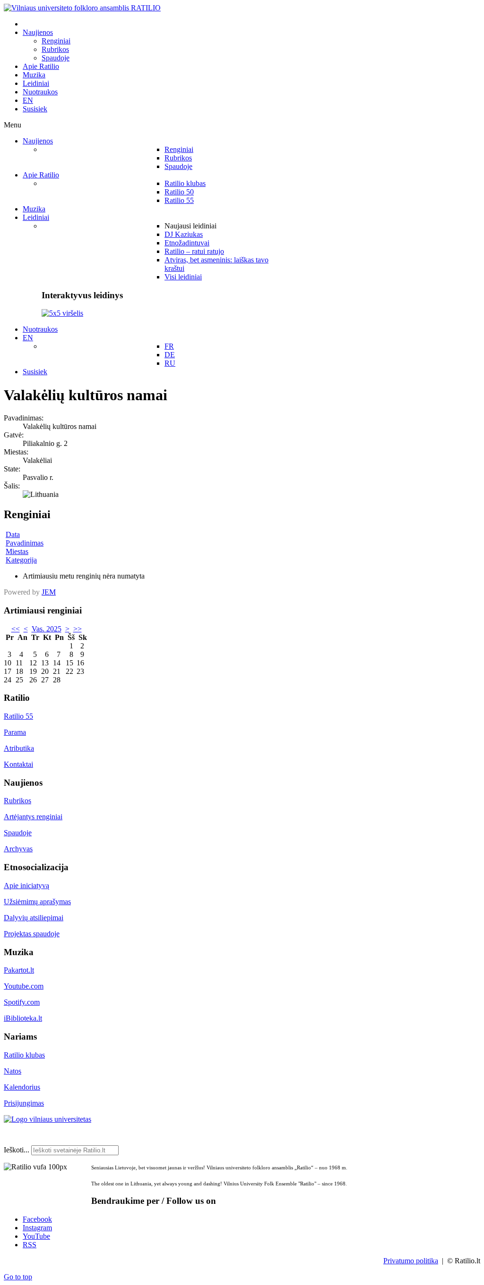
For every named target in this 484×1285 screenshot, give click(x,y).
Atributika (19, 748)
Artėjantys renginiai (33, 817)
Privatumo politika (410, 1261)
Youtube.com (23, 986)
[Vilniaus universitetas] (47, 1119)
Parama (15, 732)
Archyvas (18, 849)
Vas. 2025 (46, 629)
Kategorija (21, 560)
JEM (49, 592)
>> (77, 629)
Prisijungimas (24, 1103)
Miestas (17, 551)
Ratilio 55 (18, 716)
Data (13, 534)
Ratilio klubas (24, 1055)
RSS (29, 1245)
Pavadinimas (24, 543)
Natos (12, 1071)
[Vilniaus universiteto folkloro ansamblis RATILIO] (82, 8)
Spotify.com (22, 1002)
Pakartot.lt (19, 970)
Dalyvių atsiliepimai (33, 918)
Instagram (37, 1228)
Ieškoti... (16, 1150)
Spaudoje (18, 833)
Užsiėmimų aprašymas (37, 902)
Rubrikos (17, 801)
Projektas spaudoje (32, 934)
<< (15, 629)
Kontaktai (18, 764)
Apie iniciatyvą (26, 886)
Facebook (37, 1219)
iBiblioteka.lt (23, 1018)
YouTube (36, 1236)
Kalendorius (22, 1087)
